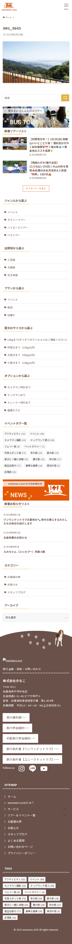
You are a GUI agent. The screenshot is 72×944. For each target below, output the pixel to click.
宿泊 (10, 307)
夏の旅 (53, 452)
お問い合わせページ (20, 847)
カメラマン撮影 (15, 440)
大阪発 (11, 267)
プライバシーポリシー (22, 853)
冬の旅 (36, 452)
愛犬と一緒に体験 (16, 459)
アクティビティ (14, 433)
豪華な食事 (34, 465)
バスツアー (13, 235)
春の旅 (39, 459)
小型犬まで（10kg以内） (22, 363)
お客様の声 (13, 577)
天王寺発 (12, 275)
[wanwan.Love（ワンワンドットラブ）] (9, 6)
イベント (12, 212)
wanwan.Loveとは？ (21, 803)
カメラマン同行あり (19, 387)
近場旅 (10, 471)
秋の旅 (55, 459)
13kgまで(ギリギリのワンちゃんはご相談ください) (37, 339)
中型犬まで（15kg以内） (22, 347)
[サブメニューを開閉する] (65, 809)
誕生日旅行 (12, 465)
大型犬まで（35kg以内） (22, 355)
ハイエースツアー (17, 227)
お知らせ (12, 584)
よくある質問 (16, 840)
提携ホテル (13, 410)
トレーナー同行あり (19, 402)
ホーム (12, 796)
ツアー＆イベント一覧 (21, 815)
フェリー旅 (12, 446)
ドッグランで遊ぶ (42, 440)
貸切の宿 (53, 465)
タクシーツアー (16, 220)
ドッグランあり (16, 395)
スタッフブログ (16, 592)
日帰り (11, 315)
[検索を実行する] (65, 98)
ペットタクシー (34, 446)
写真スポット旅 (15, 452)
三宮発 (11, 260)
